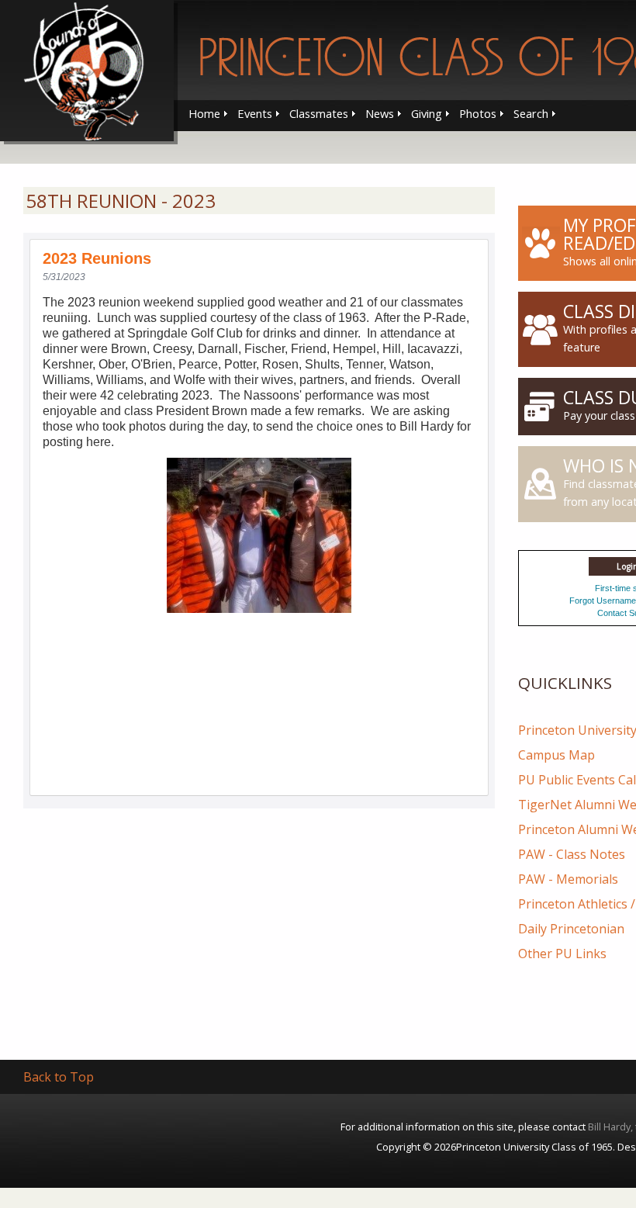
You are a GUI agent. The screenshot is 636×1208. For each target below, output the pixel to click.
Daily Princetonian (571, 928)
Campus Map (556, 754)
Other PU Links (562, 953)
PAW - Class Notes (571, 854)
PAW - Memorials (568, 879)
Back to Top (58, 1076)
